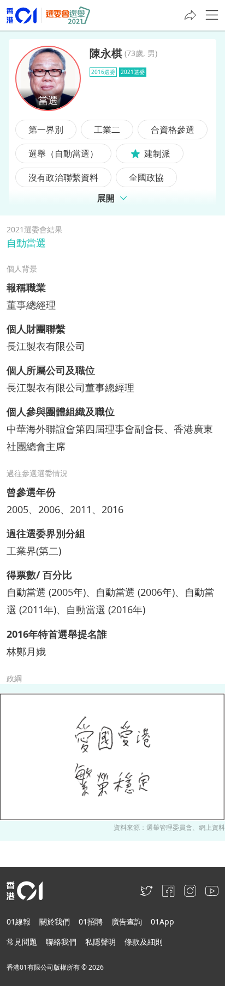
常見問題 (22, 941)
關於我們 (54, 921)
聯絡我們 (61, 941)
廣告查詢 (126, 921)
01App (162, 921)
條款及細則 (144, 941)
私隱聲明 (100, 941)
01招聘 (91, 921)
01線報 (19, 921)
